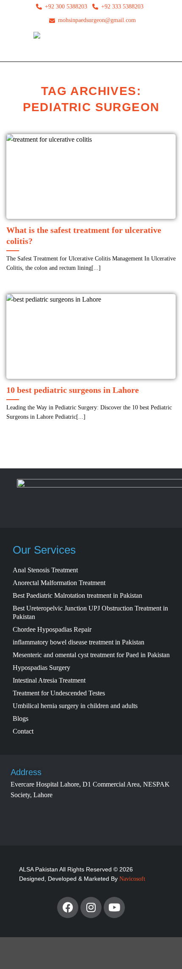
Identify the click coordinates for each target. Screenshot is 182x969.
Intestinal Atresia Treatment (49, 680)
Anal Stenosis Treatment (45, 570)
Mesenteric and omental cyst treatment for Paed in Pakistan (91, 654)
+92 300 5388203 (66, 6)
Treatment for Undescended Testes (59, 693)
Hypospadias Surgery (41, 667)
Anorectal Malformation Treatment (59, 582)
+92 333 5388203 (122, 6)
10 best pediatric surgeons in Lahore (72, 390)
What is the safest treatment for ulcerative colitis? (83, 235)
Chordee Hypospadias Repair (52, 629)
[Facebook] (67, 907)
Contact (23, 731)
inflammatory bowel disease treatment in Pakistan (78, 642)
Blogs (20, 718)
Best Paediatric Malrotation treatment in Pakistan (77, 595)
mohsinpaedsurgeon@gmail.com (97, 20)
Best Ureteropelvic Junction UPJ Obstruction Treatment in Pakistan (90, 612)
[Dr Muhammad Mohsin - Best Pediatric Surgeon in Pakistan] (91, 47)
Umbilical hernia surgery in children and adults (75, 705)
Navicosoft (132, 879)
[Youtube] (114, 907)
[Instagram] (91, 907)
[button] (12, 47)
